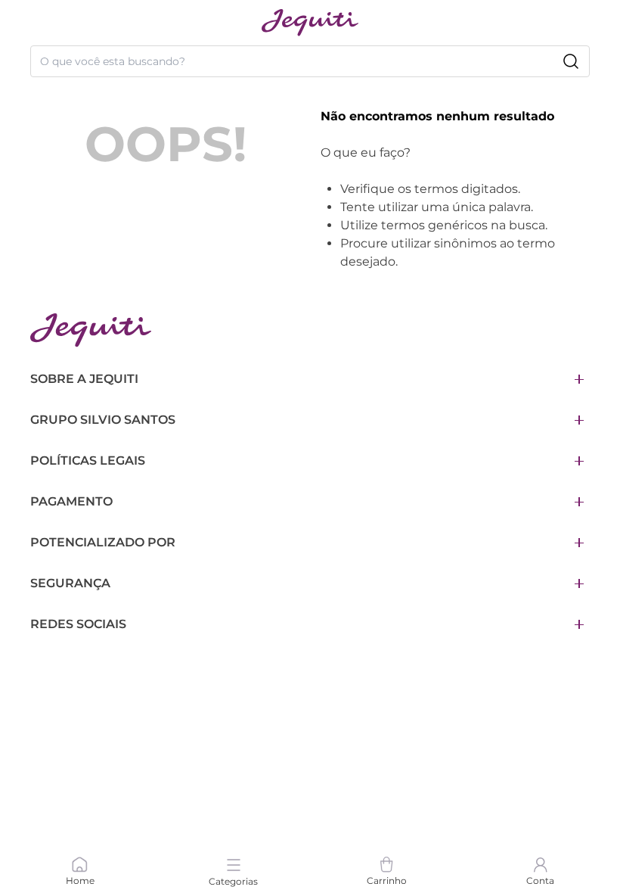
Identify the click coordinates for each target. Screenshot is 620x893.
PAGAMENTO (71, 501)
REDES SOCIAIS (78, 624)
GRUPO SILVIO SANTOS (102, 419)
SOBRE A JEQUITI (84, 379)
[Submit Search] (571, 61)
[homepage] (310, 22)
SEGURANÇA (70, 583)
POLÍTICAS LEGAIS (87, 460)
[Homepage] (90, 330)
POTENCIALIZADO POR (102, 542)
